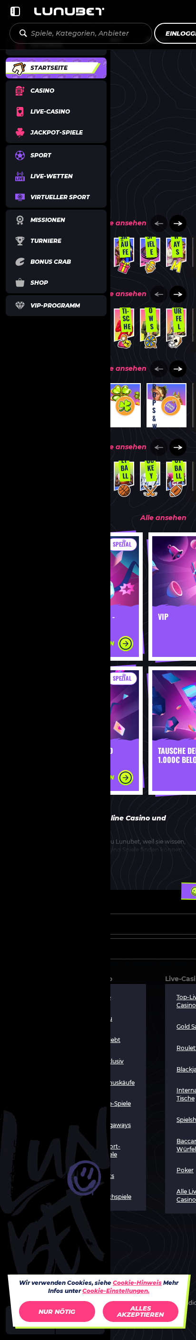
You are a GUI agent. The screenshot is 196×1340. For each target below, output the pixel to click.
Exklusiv (112, 1061)
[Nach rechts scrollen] (177, 223)
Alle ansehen (123, 223)
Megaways (115, 1124)
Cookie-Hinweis (137, 1282)
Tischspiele (115, 1196)
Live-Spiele (115, 1103)
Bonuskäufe (117, 1082)
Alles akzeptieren (140, 1311)
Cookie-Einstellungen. (115, 1291)
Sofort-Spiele (110, 1150)
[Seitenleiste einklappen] (15, 11)
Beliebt (110, 1039)
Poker (185, 1170)
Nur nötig (57, 1311)
